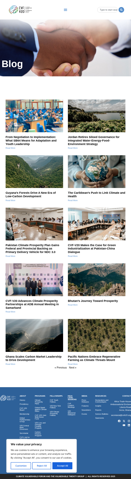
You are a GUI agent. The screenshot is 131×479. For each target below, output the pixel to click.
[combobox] (107, 10)
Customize (21, 465)
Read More (10, 148)
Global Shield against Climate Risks (41, 409)
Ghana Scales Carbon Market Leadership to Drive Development (34, 358)
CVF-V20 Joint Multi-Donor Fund (40, 417)
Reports (98, 410)
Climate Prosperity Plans (39, 402)
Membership (24, 414)
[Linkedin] (129, 425)
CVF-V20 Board (23, 409)
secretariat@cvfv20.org (121, 415)
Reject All (42, 465)
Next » (72, 367)
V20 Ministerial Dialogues (71, 413)
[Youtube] (124, 425)
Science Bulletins (101, 414)
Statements (99, 418)
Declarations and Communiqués (101, 401)
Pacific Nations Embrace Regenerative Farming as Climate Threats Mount (94, 358)
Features (85, 406)
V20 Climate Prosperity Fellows (54, 413)
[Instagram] (129, 421)
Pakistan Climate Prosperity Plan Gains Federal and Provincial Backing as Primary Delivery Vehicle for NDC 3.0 (32, 249)
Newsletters (86, 410)
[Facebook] (119, 421)
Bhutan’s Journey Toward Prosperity (93, 301)
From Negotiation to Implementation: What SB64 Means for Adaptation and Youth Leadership (31, 140)
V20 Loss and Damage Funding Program (40, 425)
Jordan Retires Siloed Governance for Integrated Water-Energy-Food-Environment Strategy (93, 140)
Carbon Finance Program (38, 434)
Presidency (24, 404)
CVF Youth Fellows (54, 401)
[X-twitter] (124, 421)
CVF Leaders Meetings (71, 405)
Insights (98, 406)
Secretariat (24, 433)
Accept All (62, 465)
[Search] (121, 10)
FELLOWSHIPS (56, 396)
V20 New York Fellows (55, 407)
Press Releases (85, 401)
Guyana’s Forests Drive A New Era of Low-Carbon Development (31, 194)
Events (84, 414)
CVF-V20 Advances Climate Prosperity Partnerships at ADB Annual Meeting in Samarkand (32, 304)
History (22, 400)
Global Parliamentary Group (25, 419)
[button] (65, 9)
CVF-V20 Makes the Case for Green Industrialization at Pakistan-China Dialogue (92, 249)
